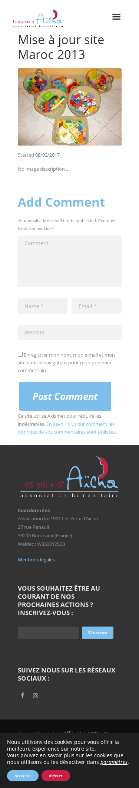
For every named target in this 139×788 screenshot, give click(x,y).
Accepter (22, 775)
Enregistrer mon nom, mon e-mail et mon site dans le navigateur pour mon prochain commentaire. (66, 362)
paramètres (114, 762)
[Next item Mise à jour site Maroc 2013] (96, 106)
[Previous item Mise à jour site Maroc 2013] (44, 106)
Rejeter (56, 775)
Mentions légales (36, 559)
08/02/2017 (47, 154)
